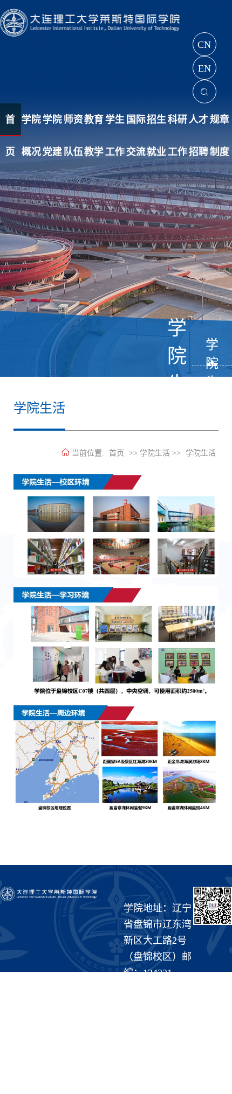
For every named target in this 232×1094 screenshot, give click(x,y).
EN (204, 68)
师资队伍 (73, 125)
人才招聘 (198, 125)
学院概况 (31, 125)
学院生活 (212, 352)
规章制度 (219, 125)
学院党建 (52, 125)
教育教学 (94, 125)
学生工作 (115, 125)
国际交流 (136, 125)
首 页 (10, 125)
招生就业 (156, 125)
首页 (116, 453)
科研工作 (177, 125)
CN (204, 44)
